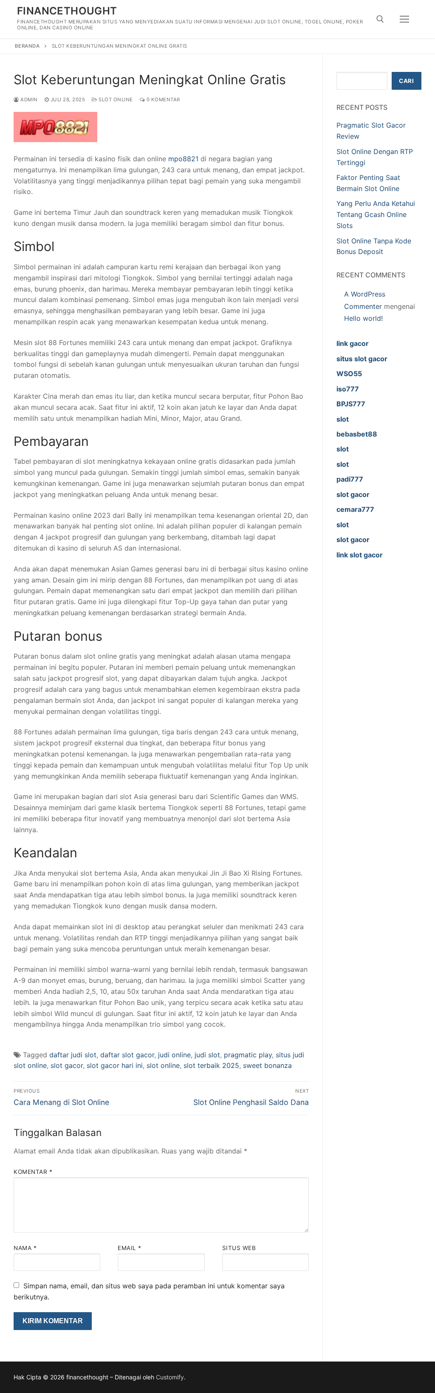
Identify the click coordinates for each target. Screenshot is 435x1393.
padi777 (349, 479)
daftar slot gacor (127, 1054)
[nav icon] (404, 19)
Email (129, 1248)
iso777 (347, 389)
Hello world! (363, 318)
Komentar (33, 1171)
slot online (163, 1065)
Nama (25, 1248)
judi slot (207, 1054)
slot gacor (67, 1065)
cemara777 (355, 509)
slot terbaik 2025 (211, 1065)
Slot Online (115, 100)
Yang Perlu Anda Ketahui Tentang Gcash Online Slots (375, 214)
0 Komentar (162, 100)
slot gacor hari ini (115, 1065)
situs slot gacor (361, 358)
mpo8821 (183, 158)
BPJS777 (350, 404)
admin (28, 100)
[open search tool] (380, 19)
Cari (406, 80)
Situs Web (239, 1248)
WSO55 (349, 373)
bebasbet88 (356, 434)
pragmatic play (248, 1054)
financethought (67, 11)
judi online (174, 1054)
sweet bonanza (267, 1065)
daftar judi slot (72, 1054)
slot (342, 419)
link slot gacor (359, 555)
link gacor (352, 343)
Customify (170, 1377)
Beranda (27, 46)
